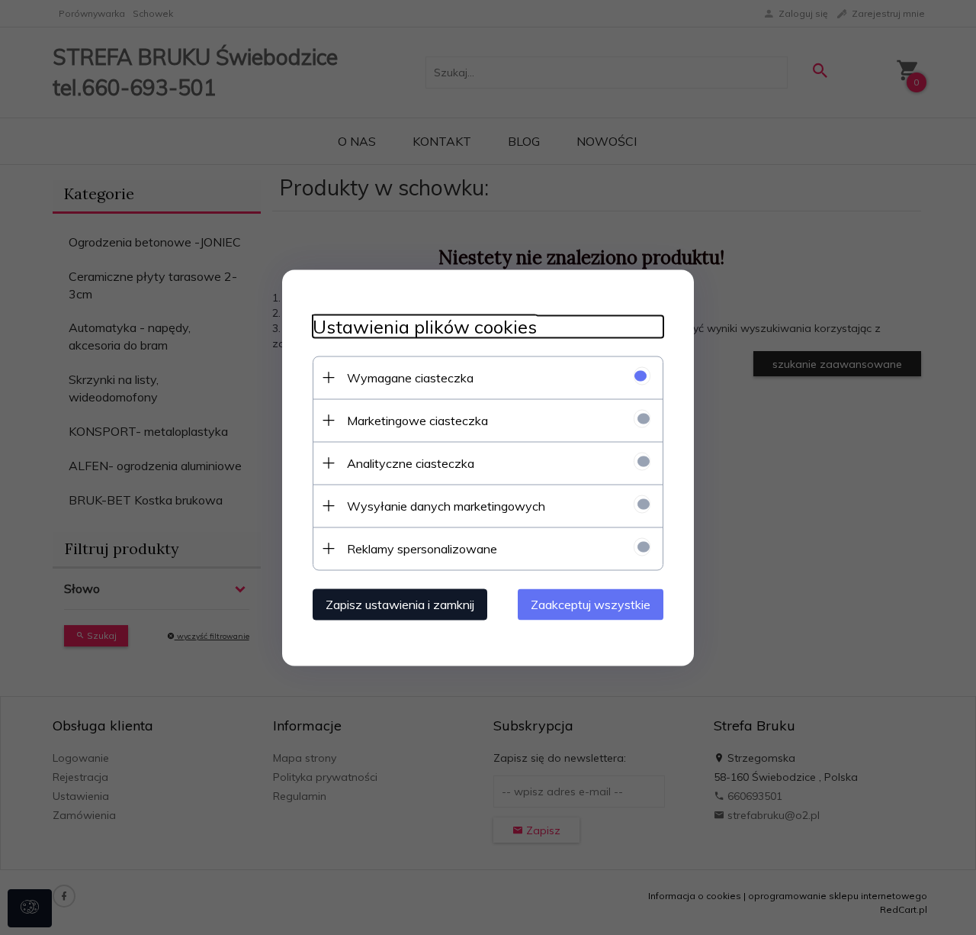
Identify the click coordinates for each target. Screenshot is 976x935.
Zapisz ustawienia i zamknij (400, 603)
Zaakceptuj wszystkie (590, 603)
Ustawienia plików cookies (425, 326)
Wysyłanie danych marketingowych (446, 505)
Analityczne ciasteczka (410, 462)
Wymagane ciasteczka (410, 377)
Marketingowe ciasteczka (417, 419)
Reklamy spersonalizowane (422, 548)
